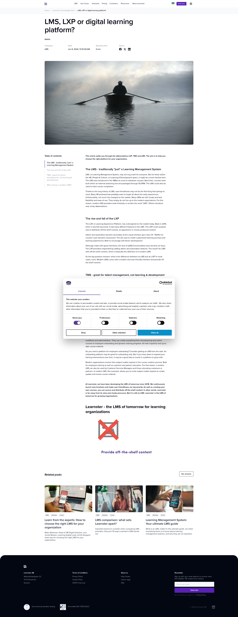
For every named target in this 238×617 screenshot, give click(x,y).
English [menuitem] (190, 3)
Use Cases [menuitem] (84, 3)
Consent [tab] (82, 291)
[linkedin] (213, 607)
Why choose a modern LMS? (59, 185)
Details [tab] (119, 291)
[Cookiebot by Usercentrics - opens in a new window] (161, 283)
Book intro (181, 4)
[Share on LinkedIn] (129, 49)
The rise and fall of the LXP (59, 170)
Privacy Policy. (201, 595)
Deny (83, 333)
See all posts (186, 474)
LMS (46, 49)
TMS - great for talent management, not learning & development (59, 177)
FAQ (122, 583)
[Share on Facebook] (120, 49)
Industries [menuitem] (95, 3)
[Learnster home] (46, 3)
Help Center (125, 576)
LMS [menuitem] (75, 3)
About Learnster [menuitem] (138, 3)
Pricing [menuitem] (104, 3)
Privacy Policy (77, 576)
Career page (126, 580)
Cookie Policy (77, 580)
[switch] (105, 323)
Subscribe (194, 590)
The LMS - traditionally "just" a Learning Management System (60, 163)
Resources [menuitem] (125, 3)
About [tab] (156, 291)
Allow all (154, 333)
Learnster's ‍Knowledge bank (63, 10)
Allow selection (119, 333)
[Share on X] (125, 49)
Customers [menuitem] (114, 3)
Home (47, 10)
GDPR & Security (78, 583)
